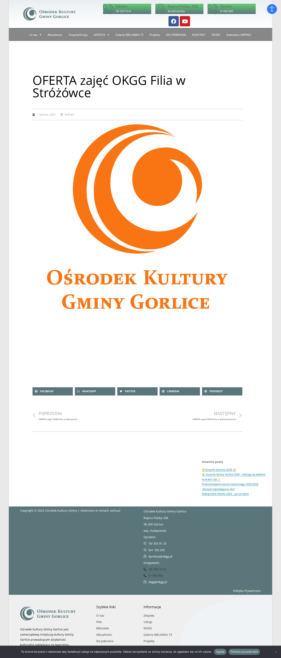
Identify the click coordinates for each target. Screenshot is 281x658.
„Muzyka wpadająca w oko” (218, 489)
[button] (53, 391)
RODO (216, 34)
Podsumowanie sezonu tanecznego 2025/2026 (230, 484)
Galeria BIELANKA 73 (129, 34)
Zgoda (220, 651)
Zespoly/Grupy (78, 34)
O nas (33, 34)
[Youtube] (185, 21)
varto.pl (115, 510)
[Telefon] (108, 9)
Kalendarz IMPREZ (238, 34)
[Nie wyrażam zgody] (276, 652)
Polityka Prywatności (247, 591)
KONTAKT (199, 34)
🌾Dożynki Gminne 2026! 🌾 (219, 469)
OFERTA (99, 34)
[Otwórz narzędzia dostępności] (272, 9)
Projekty (155, 34)
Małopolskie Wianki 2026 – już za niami (225, 494)
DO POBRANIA (176, 34)
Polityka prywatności (244, 651)
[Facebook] (173, 21)
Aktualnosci (55, 34)
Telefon (121, 6)
